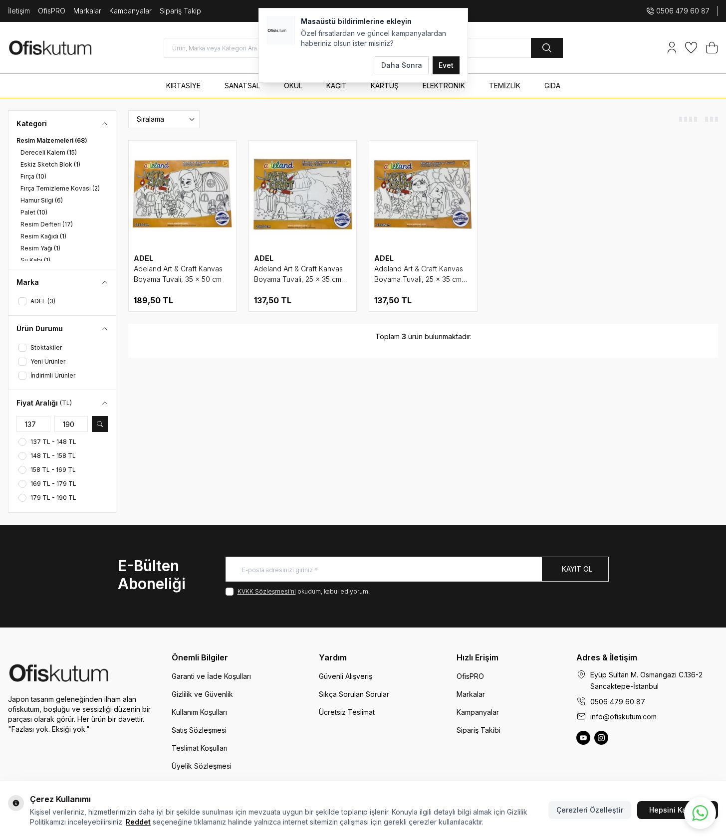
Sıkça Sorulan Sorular (354, 694)
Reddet (138, 822)
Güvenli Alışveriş (345, 676)
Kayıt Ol (577, 569)
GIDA (552, 85)
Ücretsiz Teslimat (347, 712)
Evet (446, 65)
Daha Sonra (401, 65)
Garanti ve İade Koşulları (211, 676)
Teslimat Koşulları (200, 748)
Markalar (87, 10)
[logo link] (68, 47)
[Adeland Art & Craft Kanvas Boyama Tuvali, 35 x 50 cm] (182, 194)
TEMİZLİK (504, 85)
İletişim (19, 10)
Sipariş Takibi (478, 730)
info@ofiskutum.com (623, 716)
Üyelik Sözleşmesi (202, 766)
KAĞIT (336, 85)
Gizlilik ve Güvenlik (202, 694)
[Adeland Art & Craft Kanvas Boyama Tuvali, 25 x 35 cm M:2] (302, 194)
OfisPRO (51, 10)
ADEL (143, 258)
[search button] (547, 48)
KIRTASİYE (183, 85)
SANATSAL (242, 85)
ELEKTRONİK (444, 85)
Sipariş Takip (180, 10)
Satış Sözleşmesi (199, 730)
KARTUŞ (385, 85)
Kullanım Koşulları (199, 712)
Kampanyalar (130, 10)
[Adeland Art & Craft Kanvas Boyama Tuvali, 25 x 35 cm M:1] (423, 194)
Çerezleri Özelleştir (589, 810)
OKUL (293, 85)
